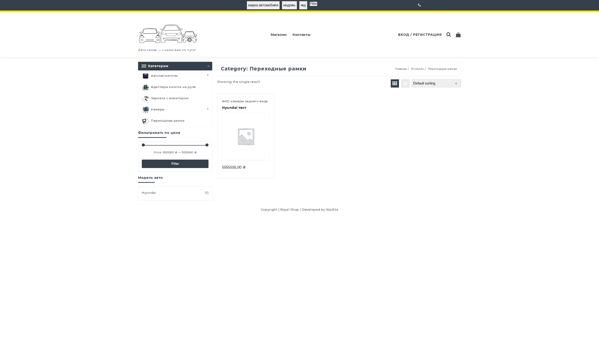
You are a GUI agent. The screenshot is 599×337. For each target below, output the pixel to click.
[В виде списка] (405, 83)
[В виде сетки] (395, 83)
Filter (175, 163)
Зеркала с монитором (169, 98)
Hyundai (149, 192)
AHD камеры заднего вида (245, 101)
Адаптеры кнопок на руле (173, 87)
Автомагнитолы (164, 75)
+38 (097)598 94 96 (442, 5)
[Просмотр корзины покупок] (458, 34)
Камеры (157, 109)
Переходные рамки (168, 120)
